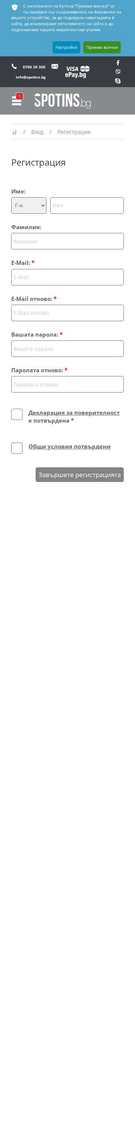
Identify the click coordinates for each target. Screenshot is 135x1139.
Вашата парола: (37, 334)
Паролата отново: (39, 370)
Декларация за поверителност (74, 412)
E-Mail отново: (34, 298)
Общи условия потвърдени (69, 446)
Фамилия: (26, 227)
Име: (18, 191)
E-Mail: (22, 262)
